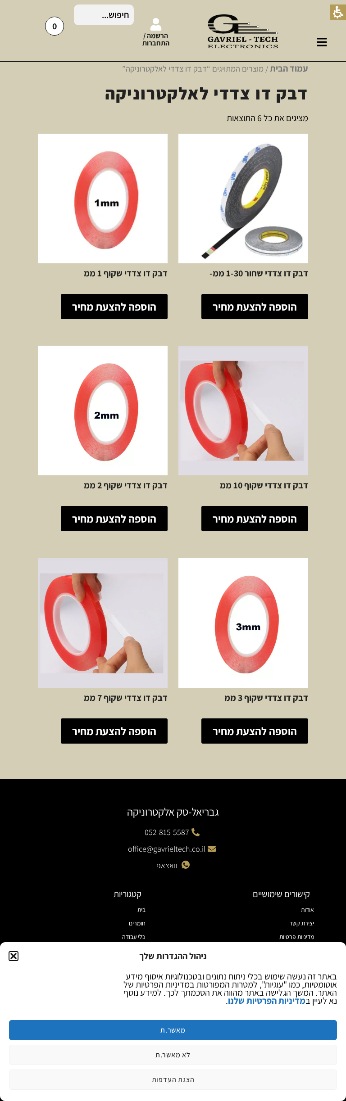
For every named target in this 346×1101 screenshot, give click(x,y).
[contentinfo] (173, 940)
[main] (173, 416)
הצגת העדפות (173, 1079)
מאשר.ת (173, 1030)
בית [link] (141, 910)
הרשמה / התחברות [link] (155, 39)
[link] (322, 42)
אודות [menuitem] (307, 910)
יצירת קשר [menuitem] (301, 923)
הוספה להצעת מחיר (255, 306)
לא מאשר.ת (173, 1055)
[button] (13, 956)
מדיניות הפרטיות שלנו (266, 1000)
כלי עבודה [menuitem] (134, 937)
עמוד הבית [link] (289, 68)
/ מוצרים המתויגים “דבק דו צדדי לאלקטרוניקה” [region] (215, 68)
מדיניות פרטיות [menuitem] (296, 937)
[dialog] (173, 1021)
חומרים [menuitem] (137, 923)
